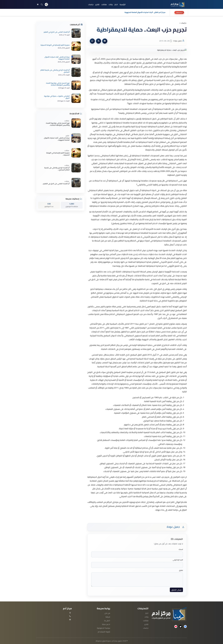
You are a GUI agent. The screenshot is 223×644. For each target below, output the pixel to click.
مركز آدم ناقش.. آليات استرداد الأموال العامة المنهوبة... (57, 139)
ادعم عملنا (106, 624)
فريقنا (107, 617)
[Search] (41, 4)
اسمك (181, 549)
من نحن (107, 613)
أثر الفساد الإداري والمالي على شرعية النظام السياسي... (57, 169)
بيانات (111, 4)
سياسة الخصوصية (103, 628)
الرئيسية (123, 4)
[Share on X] (98, 41)
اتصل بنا (107, 620)
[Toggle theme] (37, 4)
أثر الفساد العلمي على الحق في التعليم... (56, 184)
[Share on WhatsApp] (92, 41)
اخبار (116, 4)
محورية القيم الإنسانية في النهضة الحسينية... (58, 154)
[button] (102, 12)
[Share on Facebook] (104, 41)
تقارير (97, 4)
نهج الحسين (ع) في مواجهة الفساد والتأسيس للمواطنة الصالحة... (58, 124)
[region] (111, 12)
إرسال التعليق (176, 590)
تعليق (181, 570)
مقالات (104, 4)
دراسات (90, 4)
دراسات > (182, 23)
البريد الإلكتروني (178, 560)
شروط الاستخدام (104, 631)
